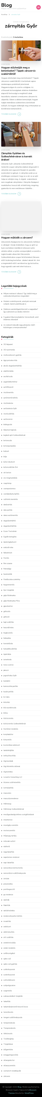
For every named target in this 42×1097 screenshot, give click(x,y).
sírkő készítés (8, 932)
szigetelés (7, 990)
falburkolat (7, 552)
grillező (6, 617)
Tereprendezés (9, 1028)
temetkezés (8, 1012)
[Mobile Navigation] (38, 7)
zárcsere (5, 64)
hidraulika (7, 638)
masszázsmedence (10, 798)
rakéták (6, 900)
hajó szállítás (8, 622)
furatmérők (7, 574)
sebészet (7, 926)
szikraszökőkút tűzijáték (13, 996)
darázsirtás (7, 504)
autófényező (8, 387)
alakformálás (8, 371)
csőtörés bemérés (10, 499)
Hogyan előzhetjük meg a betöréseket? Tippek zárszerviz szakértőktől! (18, 70)
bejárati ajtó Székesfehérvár (14, 435)
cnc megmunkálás (10, 478)
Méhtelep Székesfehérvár (13, 809)
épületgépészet (9, 542)
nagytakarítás (8, 852)
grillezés (6, 611)
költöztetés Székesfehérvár (14, 723)
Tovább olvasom (8, 114)
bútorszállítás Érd (10, 467)
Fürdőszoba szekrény (11, 579)
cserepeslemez (9, 488)
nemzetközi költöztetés (13, 868)
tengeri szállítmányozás (12, 1017)
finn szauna (7, 563)
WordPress (29, 1093)
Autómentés (8, 392)
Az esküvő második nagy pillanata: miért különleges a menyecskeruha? (19, 326)
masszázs (7, 793)
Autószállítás (8, 414)
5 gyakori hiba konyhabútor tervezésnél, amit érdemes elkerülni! (21, 318)
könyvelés (7, 739)
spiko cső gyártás (10, 964)
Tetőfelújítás (8, 1039)
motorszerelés (9, 830)
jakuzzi (6, 670)
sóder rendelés (9, 948)
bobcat (6, 451)
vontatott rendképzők (12, 1071)
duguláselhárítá (9, 520)
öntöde (6, 878)
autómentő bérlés (10, 398)
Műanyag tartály (9, 836)
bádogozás (7, 424)
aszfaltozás (8, 376)
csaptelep (7, 483)
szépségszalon (9, 985)
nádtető (6, 846)
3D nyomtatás (9, 350)
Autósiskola (8, 403)
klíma (5, 713)
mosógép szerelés (10, 825)
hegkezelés (8, 633)
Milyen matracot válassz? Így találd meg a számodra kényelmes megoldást (20, 294)
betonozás (7, 440)
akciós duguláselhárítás (12, 366)
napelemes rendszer (11, 857)
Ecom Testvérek (10, 531)
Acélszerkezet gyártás (12, 355)
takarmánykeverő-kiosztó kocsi (15, 1006)
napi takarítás (8, 862)
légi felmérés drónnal (11, 766)
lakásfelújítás (8, 750)
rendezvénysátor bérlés (12, 916)
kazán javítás (8, 691)
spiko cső (7, 958)
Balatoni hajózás (9, 430)
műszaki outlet (9, 841)
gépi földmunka (9, 595)
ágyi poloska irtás (10, 360)
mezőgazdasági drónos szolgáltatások (18, 814)
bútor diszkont (9, 462)
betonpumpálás (9, 446)
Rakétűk (6, 905)
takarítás (6, 1001)
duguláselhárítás (9, 526)
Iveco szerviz (8, 665)
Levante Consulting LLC (12, 777)
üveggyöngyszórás (10, 1055)
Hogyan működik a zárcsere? (17, 237)
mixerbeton (7, 820)
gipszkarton (8, 606)
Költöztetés (8, 718)
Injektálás (7, 654)
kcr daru (6, 697)
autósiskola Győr (10, 408)
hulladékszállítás (10, 649)
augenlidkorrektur (10, 382)
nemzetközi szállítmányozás (14, 873)
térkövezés (7, 1033)
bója (5, 456)
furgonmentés (8, 584)
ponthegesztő (9, 889)
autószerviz (8, 419)
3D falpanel (8, 344)
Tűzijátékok (8, 1044)
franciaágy (7, 568)
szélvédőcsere (9, 980)
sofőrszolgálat (9, 953)
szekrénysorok (9, 974)
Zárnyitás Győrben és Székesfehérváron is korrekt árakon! (16, 156)
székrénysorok (9, 969)
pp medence (8, 894)
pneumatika (8, 884)
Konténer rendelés (10, 729)
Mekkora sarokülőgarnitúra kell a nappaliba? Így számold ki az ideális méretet (20, 310)
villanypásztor (9, 1060)
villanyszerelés (9, 1065)
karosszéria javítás (10, 686)
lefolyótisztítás (9, 755)
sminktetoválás (9, 942)
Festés (6, 558)
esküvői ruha (8, 547)
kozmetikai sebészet (11, 745)
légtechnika (8, 772)
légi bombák (8, 761)
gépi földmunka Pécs (11, 601)
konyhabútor (8, 734)
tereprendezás (9, 1023)
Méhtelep (7, 804)
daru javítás (7, 510)
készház (6, 702)
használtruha (8, 627)
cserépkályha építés (11, 494)
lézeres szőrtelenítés (11, 782)
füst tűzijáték (8, 590)
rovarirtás (7, 921)
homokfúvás (8, 643)
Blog (6, 5)
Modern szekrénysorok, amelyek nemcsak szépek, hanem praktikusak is (19, 302)
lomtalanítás (8, 788)
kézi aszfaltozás (9, 707)
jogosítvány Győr (10, 675)
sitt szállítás (8, 937)
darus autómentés (10, 515)
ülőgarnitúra (8, 1049)
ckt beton (7, 472)
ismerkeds (7, 659)
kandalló (6, 681)
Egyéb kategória (9, 536)
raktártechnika (9, 910)
